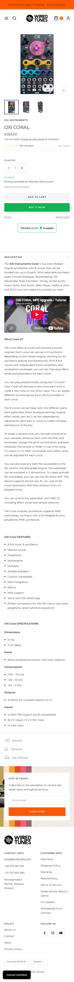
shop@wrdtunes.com (17, 859)
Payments (47, 859)
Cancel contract (16, 974)
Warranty (16, 749)
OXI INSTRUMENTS (16, 120)
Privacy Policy (13, 949)
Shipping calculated (32, 139)
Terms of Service (51, 885)
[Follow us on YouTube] (61, 933)
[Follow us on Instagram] (53, 933)
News (7, 942)
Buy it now (37, 207)
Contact (9, 936)
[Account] (68, 18)
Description (13, 257)
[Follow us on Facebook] (45, 933)
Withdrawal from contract (51, 910)
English (38, 961)
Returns (17, 740)
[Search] (14, 18)
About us (10, 929)
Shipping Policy (50, 865)
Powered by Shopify (34, 971)
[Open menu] (6, 18)
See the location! (56, 4)
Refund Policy (49, 878)
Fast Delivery (20, 757)
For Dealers (48, 902)
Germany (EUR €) (16, 961)
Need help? (63, 217)
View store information (16, 186)
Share (7, 217)
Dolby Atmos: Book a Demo (54, 893)
